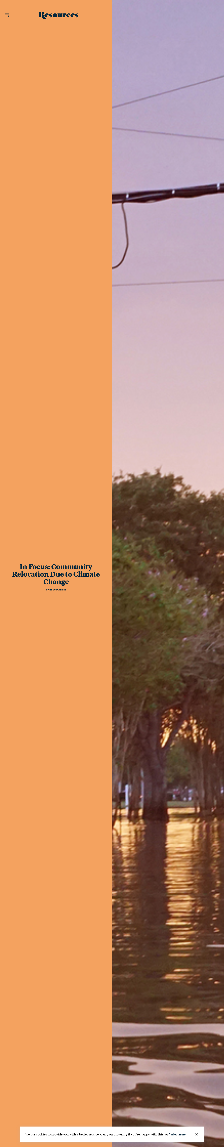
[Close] (196, 1134)
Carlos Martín (56, 589)
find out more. (177, 1134)
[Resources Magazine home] (59, 15)
